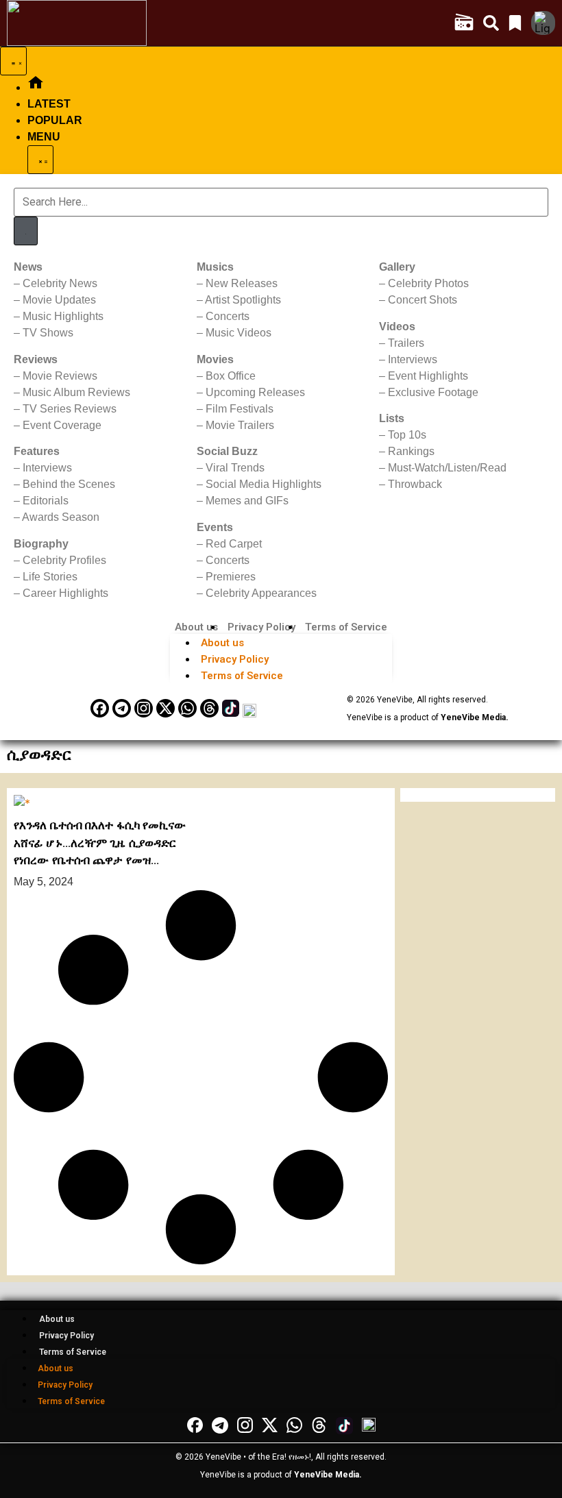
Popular (54, 120)
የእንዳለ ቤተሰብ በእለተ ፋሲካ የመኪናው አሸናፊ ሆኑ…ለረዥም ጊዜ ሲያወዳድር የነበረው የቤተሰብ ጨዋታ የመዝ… (100, 842)
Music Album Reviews (76, 392)
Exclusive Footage (433, 392)
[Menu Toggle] (13, 61)
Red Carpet (234, 544)
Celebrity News (60, 283)
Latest (49, 104)
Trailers (406, 343)
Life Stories (50, 576)
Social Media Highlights (263, 484)
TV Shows (48, 333)
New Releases (242, 283)
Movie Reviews (60, 376)
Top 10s (407, 435)
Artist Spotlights (243, 300)
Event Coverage (62, 425)
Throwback (415, 484)
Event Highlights (428, 376)
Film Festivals (239, 409)
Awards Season (60, 517)
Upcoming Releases (255, 392)
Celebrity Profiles (64, 560)
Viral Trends (235, 468)
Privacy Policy (261, 627)
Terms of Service (346, 627)
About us (196, 627)
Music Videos (238, 333)
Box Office (231, 376)
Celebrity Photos (428, 283)
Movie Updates (59, 300)
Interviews (47, 468)
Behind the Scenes (69, 484)
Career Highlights (65, 593)
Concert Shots (422, 300)
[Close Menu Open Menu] (40, 159)
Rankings (411, 451)
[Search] (26, 231)
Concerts (227, 316)
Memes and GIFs (247, 500)
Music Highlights (63, 316)
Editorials (46, 500)
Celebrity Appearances (261, 593)
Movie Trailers (240, 425)
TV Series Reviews (70, 409)
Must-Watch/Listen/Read (447, 468)
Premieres (231, 576)
